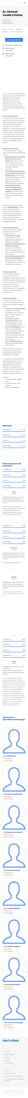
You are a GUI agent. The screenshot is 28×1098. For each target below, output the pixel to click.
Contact (7, 1070)
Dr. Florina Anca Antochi (13, 832)
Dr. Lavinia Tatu (10, 756)
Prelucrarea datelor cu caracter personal (14, 1079)
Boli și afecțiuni (9, 1063)
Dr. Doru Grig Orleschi (12, 984)
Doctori (7, 1052)
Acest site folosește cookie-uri (14, 1076)
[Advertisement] (14, 74)
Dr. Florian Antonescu (12, 870)
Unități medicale (9, 1054)
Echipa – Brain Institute (12, 387)
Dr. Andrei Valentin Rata (13, 794)
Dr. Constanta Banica (12, 908)
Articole (7, 1057)
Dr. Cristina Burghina (12, 946)
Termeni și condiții (10, 1073)
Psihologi (7, 1060)
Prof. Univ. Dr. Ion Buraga (13, 1022)
